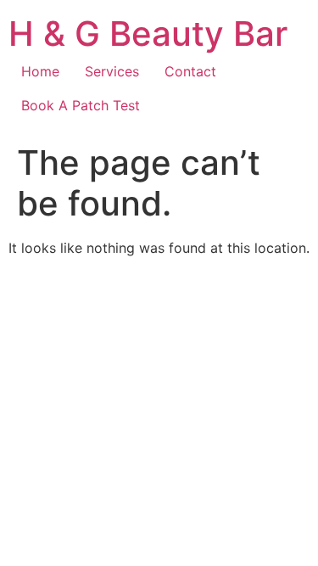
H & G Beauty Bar (147, 33)
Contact (190, 71)
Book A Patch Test (80, 105)
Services (112, 71)
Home (40, 71)
